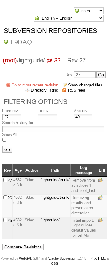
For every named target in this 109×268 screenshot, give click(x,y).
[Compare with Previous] (102, 180)
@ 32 (53, 60)
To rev (43, 110)
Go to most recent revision (35, 85)
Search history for (17, 122)
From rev (10, 110)
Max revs (81, 110)
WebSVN (25, 258)
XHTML (100, 258)
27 (10, 180)
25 (10, 220)
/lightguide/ (50, 220)
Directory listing (44, 90)
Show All (9, 134)
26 (10, 198)
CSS (54, 263)
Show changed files (85, 85)
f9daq (21, 42)
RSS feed (76, 90)
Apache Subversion (62, 258)
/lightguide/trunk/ (55, 180)
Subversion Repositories (50, 30)
